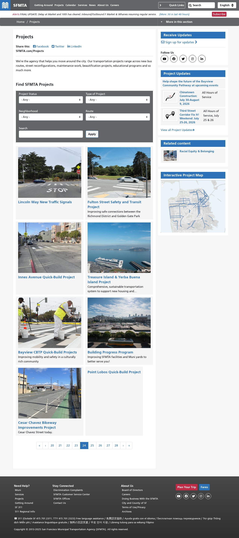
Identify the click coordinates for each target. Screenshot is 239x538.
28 (116, 445)
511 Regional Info (25, 511)
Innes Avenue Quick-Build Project (46, 277)
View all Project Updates (176, 130)
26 (100, 445)
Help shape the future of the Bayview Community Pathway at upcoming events (190, 83)
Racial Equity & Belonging (197, 151)
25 (92, 445)
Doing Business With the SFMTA (140, 498)
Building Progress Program (110, 352)
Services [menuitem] (82, 5)
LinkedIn (76, 46)
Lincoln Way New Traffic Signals (45, 202)
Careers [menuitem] (114, 5)
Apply (92, 134)
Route (89, 111)
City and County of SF (134, 503)
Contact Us (59, 503)
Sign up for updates (179, 42)
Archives (126, 511)
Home (20, 22)
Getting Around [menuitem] (43, 5)
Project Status (28, 94)
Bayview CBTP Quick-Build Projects (47, 352)
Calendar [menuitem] (71, 5)
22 (68, 445)
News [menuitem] (92, 5)
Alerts (16, 14)
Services (19, 494)
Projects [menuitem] (59, 5)
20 (52, 445)
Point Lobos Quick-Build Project (114, 372)
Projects (19, 498)
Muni (18, 490)
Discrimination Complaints (68, 490)
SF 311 (18, 507)
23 (76, 445)
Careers (126, 494)
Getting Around (24, 503)
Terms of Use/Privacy (133, 507)
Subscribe (219, 14)
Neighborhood (28, 111)
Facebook (42, 46)
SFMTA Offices (61, 498)
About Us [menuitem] (102, 5)
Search (23, 128)
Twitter (59, 46)
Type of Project (95, 94)
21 (60, 445)
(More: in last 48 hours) (174, 14)
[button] (227, 5)
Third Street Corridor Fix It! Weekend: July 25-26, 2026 (189, 116)
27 (108, 445)
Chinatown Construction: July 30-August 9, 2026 (189, 98)
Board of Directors (132, 490)
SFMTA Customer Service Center (71, 494)
